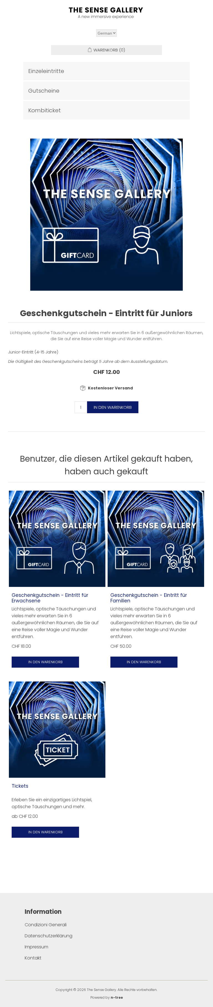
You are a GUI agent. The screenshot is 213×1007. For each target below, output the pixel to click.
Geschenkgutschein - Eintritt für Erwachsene (50, 598)
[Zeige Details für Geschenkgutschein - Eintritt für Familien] (156, 539)
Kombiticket (44, 110)
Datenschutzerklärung (48, 936)
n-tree (117, 997)
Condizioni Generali (46, 925)
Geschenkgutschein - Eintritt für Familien (148, 598)
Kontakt (33, 958)
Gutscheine (43, 91)
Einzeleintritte (46, 71)
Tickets (20, 786)
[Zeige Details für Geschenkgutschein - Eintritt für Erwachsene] (57, 539)
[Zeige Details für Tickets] (57, 729)
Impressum (36, 947)
